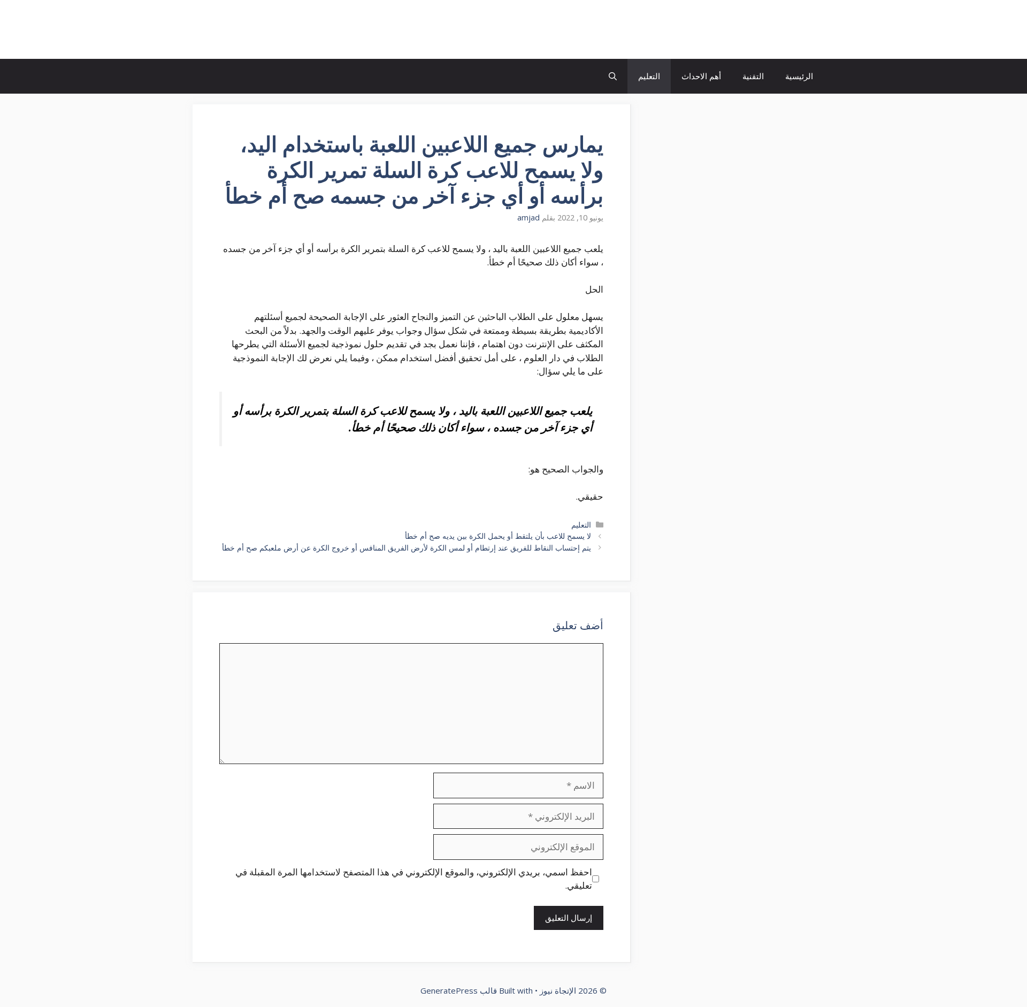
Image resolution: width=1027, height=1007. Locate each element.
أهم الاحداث (701, 76)
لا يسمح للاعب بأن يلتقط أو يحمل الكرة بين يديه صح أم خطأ (498, 536)
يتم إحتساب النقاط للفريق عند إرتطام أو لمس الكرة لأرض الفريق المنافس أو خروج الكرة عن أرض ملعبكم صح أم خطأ (406, 548)
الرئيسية (799, 76)
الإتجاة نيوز (783, 29)
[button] (612, 76)
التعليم (649, 76)
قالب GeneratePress (458, 990)
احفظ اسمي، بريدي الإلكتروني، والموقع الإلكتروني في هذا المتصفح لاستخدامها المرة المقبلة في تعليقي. (413, 879)
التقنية (753, 76)
